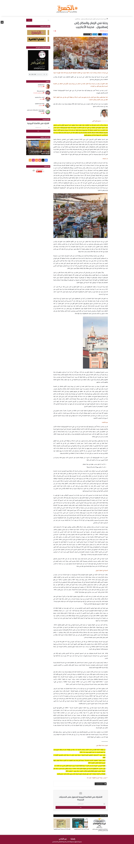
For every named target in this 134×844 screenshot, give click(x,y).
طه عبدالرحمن (41, 105)
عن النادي (63, 839)
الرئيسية (105, 19)
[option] (38, 147)
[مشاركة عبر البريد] (2, 22)
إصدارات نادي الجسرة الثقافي (98, 19)
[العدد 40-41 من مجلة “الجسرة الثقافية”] (61, 823)
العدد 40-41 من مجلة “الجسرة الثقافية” (61, 829)
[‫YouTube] (39, 160)
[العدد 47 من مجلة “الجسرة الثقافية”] (80, 823)
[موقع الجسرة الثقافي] (67, 8)
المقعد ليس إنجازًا (40, 91)
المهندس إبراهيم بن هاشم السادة (38, 93)
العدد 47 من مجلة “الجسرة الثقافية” (81, 829)
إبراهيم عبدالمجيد (40, 86)
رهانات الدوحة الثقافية (39, 103)
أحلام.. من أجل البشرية (39, 97)
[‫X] (43, 160)
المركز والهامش (41, 84)
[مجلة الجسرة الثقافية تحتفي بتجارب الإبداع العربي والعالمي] (99, 823)
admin (42, 113)
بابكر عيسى (41, 99)
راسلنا (73, 839)
